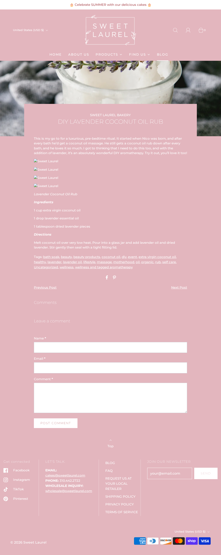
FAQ (109, 471)
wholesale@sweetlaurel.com (68, 491)
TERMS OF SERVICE (121, 512)
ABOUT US (78, 54)
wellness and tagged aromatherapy (104, 267)
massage (104, 262)
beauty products (86, 257)
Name (40, 338)
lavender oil (72, 262)
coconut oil (111, 257)
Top (110, 446)
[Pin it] (113, 277)
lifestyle (89, 262)
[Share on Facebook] (106, 277)
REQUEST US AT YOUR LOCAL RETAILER (118, 483)
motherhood (123, 262)
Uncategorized (46, 267)
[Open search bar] (178, 30)
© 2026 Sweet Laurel (28, 542)
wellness (67, 267)
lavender (54, 262)
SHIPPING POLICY (120, 496)
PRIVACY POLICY (119, 504)
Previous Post (45, 287)
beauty (66, 257)
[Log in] (190, 30)
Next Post (179, 287)
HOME (55, 54)
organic (147, 262)
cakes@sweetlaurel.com (65, 475)
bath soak (51, 257)
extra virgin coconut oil (157, 257)
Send (206, 473)
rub (158, 262)
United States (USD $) (29, 30)
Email (40, 358)
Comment (43, 379)
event (132, 257)
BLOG (162, 54)
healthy (40, 262)
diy (124, 257)
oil (138, 262)
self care (169, 262)
